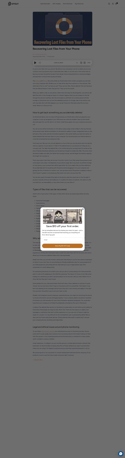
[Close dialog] (83, 209)
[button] (120, 453)
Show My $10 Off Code (62, 246)
